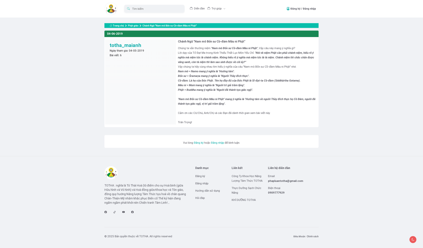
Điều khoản (299, 236)
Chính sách (313, 236)
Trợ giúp (217, 8)
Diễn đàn (199, 8)
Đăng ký (295, 8)
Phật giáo (133, 25)
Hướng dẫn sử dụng (207, 190)
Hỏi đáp (200, 198)
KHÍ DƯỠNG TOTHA (244, 200)
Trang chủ (118, 25)
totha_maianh (125, 45)
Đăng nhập (309, 8)
